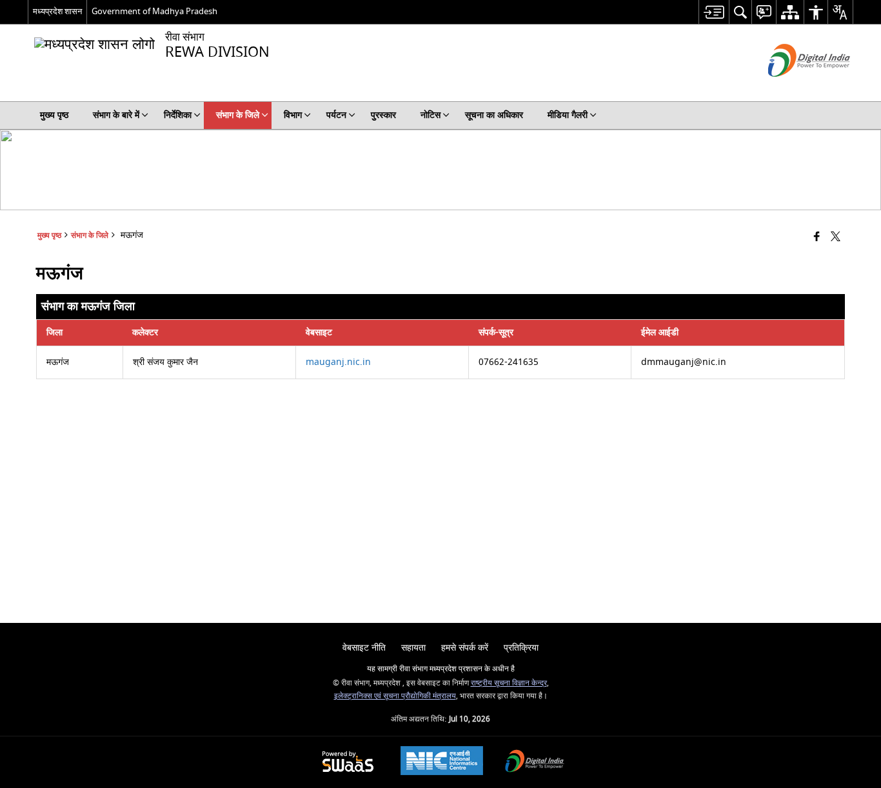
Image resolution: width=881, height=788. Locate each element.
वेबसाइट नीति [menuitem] (364, 648)
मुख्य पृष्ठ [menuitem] (54, 115)
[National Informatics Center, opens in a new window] (442, 762)
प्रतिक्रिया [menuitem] (521, 648)
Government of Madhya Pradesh (154, 11)
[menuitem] (713, 12)
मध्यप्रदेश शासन (57, 11)
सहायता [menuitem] (413, 648)
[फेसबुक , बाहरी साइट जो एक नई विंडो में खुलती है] (817, 237)
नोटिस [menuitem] (430, 115)
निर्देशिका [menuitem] (178, 115)
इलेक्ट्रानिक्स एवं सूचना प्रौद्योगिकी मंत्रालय (395, 696)
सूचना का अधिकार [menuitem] (494, 115)
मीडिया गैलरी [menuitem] (568, 115)
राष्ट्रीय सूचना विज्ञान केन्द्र (509, 683)
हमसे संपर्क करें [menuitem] (464, 648)
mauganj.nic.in (338, 362)
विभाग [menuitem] (293, 115)
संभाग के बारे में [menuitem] (116, 115)
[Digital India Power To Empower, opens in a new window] (534, 762)
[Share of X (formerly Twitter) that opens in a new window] (835, 237)
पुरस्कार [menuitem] (383, 115)
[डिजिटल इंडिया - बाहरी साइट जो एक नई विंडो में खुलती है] (793, 88)
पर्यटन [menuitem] (336, 115)
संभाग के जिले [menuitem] (237, 115)
